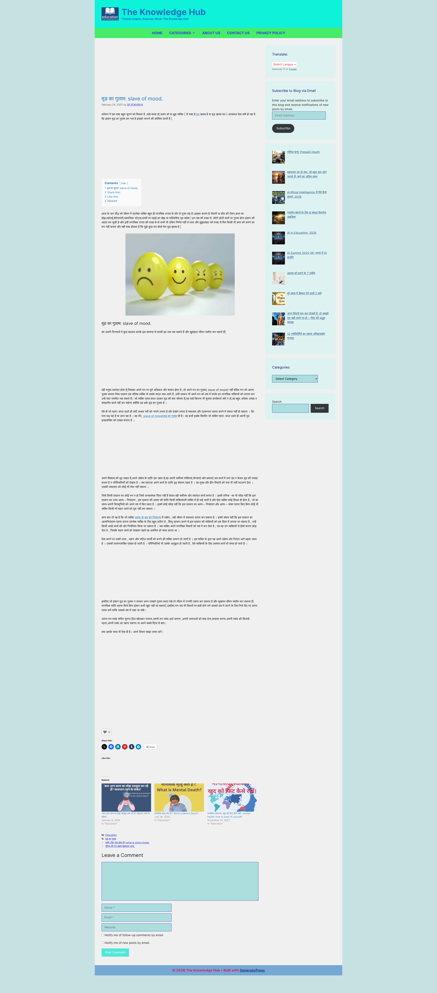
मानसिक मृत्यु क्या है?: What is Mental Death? (176, 813)
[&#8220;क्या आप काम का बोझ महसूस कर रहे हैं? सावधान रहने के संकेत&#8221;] (126, 797)
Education (111, 835)
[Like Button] (105, 732)
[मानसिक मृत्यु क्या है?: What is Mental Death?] (179, 797)
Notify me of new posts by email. (127, 943)
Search (277, 401)
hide (123, 183)
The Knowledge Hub (164, 12)
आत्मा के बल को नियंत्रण (148, 517)
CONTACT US (238, 33)
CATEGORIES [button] (180, 33)
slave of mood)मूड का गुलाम (159, 416)
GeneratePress (252, 970)
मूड (197, 114)
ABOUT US (211, 33)
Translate (293, 69)
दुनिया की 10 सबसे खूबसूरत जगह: (120, 846)
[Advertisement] (180, 70)
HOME (157, 33)
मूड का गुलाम (110, 838)
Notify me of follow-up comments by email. (134, 935)
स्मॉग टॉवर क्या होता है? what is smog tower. (127, 842)
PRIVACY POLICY (270, 33)
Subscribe (283, 128)
